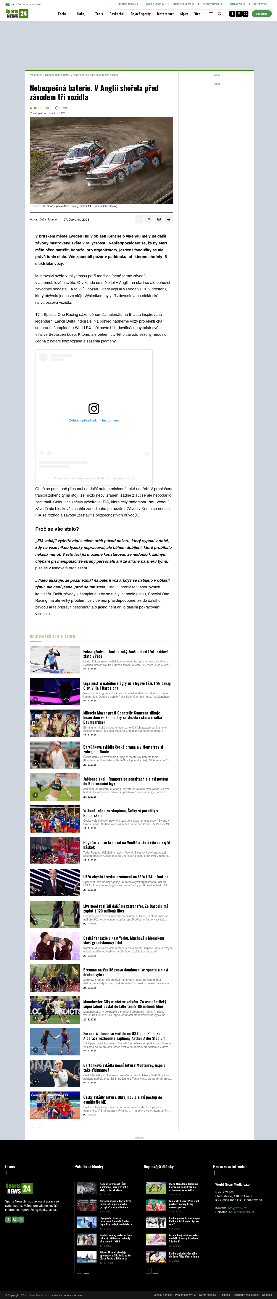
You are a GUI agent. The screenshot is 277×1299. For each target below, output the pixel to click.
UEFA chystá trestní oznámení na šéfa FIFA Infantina (125, 876)
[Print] (168, 219)
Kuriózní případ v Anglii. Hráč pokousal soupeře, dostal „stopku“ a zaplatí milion (115, 1204)
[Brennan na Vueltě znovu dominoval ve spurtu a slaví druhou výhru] (55, 978)
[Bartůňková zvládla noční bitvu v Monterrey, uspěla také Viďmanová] (55, 1073)
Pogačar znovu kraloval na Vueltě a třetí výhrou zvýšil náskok (126, 845)
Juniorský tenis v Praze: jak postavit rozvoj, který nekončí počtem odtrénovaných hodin (184, 1205)
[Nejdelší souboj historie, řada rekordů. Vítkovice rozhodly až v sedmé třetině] (87, 1239)
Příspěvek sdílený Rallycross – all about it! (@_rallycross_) (94, 478)
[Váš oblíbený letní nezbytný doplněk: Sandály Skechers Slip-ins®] (156, 1239)
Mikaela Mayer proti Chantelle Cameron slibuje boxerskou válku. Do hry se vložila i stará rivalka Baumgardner (122, 717)
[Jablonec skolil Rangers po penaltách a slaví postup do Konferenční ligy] (55, 787)
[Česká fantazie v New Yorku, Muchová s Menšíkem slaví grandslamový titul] (55, 946)
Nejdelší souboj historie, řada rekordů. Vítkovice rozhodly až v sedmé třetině (116, 1238)
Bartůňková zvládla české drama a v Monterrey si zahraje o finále (123, 749)
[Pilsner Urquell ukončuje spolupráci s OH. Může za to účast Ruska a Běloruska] (87, 1257)
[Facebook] (232, 14)
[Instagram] (239, 14)
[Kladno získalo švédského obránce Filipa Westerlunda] (156, 1257)
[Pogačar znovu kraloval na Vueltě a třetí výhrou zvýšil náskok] (55, 850)
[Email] (159, 219)
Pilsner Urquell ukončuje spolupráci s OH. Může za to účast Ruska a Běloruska (115, 1255)
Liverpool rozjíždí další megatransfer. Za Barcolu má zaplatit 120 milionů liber (125, 908)
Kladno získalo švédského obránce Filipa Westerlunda (184, 1254)
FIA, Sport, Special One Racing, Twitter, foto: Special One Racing (79, 206)
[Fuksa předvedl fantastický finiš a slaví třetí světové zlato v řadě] (55, 659)
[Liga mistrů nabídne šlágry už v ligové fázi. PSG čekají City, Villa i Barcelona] (55, 691)
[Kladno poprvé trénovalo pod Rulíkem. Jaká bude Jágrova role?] (156, 1222)
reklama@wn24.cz (241, 1212)
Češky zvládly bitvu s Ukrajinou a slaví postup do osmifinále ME (122, 1099)
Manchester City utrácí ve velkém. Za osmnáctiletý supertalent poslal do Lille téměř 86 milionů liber (124, 1004)
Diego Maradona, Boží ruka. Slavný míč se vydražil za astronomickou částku (184, 1187)
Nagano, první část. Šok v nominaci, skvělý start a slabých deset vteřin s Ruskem (114, 1188)
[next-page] (39, 1127)
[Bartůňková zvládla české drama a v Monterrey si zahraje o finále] (55, 755)
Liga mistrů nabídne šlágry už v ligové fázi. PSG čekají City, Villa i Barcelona (127, 685)
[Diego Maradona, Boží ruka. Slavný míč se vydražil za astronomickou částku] (156, 1188)
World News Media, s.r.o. (35, 1295)
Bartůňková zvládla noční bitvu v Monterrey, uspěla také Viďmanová (124, 1067)
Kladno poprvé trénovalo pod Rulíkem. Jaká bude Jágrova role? (184, 1221)
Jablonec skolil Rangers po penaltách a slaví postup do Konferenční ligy (125, 781)
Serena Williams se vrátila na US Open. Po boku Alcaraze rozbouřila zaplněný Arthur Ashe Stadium (124, 1036)
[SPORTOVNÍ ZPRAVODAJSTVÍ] (11, 13)
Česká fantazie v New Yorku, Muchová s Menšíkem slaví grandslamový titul (123, 940)
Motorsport (36, 74)
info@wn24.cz (237, 1208)
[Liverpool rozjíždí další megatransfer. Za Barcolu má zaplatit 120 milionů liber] (55, 914)
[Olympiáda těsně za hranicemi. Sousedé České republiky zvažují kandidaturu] (87, 1222)
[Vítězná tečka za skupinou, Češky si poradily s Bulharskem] (55, 818)
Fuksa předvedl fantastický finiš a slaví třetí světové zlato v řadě (126, 654)
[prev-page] (32, 1127)
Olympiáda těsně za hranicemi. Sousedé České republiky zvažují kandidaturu (116, 1221)
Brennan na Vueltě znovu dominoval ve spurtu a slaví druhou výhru (125, 972)
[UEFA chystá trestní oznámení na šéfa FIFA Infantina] (55, 882)
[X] (245, 14)
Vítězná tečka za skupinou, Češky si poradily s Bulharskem (120, 813)
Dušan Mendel (48, 219)
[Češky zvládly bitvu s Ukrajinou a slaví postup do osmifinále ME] (55, 1105)
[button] (219, 13)
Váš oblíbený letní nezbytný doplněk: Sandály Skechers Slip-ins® (183, 1238)
